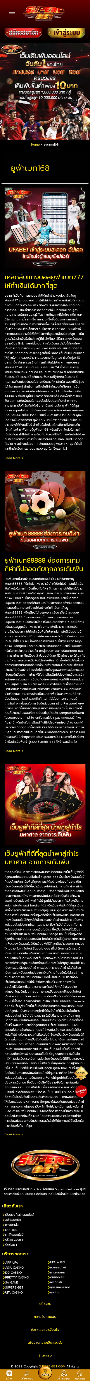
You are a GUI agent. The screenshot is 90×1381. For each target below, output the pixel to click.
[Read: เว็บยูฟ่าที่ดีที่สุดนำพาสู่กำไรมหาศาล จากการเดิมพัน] (45, 804)
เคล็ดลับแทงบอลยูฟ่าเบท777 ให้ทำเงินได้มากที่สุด (44, 281)
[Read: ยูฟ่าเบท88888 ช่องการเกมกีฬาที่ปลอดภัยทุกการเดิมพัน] (45, 511)
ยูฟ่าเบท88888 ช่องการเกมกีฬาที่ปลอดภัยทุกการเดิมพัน (44, 564)
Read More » (14, 458)
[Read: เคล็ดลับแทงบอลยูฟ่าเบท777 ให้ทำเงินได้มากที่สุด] (45, 228)
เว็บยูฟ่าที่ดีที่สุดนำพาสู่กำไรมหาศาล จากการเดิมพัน (42, 858)
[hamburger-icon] (12, 13)
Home (35, 144)
